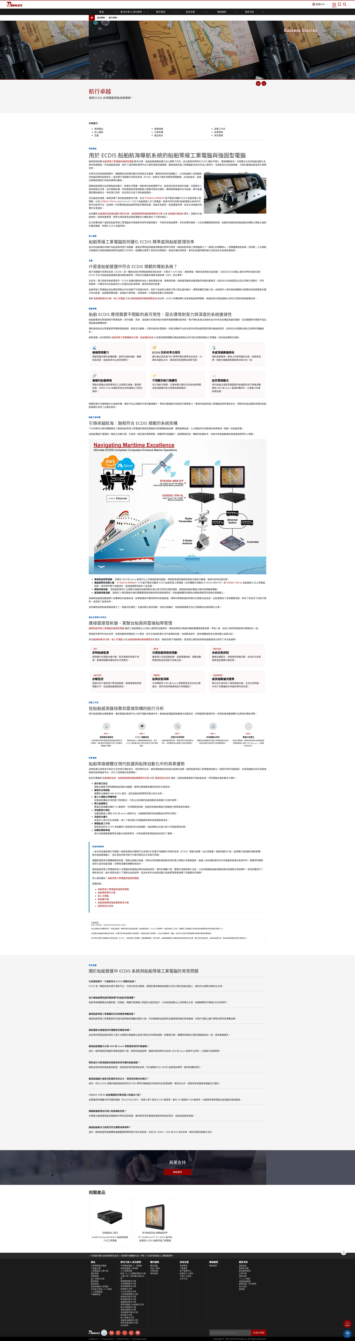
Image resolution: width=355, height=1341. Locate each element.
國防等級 (95, 1273)
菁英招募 (154, 1273)
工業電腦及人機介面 (99, 1271)
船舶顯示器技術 (176, 213)
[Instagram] (131, 1333)
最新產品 (243, 1265)
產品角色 (158, 135)
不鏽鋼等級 (96, 1294)
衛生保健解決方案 (128, 1307)
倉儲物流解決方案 (128, 1296)
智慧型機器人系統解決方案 (132, 1304)
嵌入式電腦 (119, 298)
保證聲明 (183, 1265)
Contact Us (94, 1339)
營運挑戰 (158, 128)
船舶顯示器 (103, 899)
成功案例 (101, 17)
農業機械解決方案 (128, 1281)
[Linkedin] (111, 1332)
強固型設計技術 (162, 777)
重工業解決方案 (127, 1317)
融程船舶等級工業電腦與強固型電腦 (106, 628)
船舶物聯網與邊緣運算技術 (143, 298)
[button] (347, 1324)
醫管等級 (95, 1281)
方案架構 (158, 132)
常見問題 (218, 135)
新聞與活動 (244, 1268)
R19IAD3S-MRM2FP (154, 198)
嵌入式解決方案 (97, 1278)
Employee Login (139, 1339)
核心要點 (98, 132)
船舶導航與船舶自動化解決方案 (113, 213)
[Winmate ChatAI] (347, 1333)
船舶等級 (95, 1284)
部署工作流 (219, 128)
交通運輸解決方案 (128, 1283)
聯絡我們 (177, 1172)
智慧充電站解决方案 (129, 1322)
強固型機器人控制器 (99, 1286)
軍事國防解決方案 (128, 1299)
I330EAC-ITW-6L (108, 201)
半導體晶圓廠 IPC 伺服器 (131, 1265)
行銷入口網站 (185, 1276)
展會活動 (243, 1276)
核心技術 (243, 1286)
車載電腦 (95, 1276)
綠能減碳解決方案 (128, 1309)
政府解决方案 (126, 1315)
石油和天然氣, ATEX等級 (101, 1289)
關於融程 (154, 1265)
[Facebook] (118, 1332)
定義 (96, 135)
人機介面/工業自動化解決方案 (132, 1277)
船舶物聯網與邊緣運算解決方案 (147, 213)
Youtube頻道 (244, 1278)
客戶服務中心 (185, 1271)
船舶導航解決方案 (102, 298)
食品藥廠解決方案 (128, 1286)
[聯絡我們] (258, 83)
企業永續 (154, 1271)
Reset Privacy (123, 1339)
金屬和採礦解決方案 (129, 1320)
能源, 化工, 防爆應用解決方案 (133, 1273)
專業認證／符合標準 (247, 1284)
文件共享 (183, 1278)
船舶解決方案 (126, 1289)
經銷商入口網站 (186, 1273)
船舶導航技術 (147, 337)
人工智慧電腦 (96, 1291)
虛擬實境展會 (245, 1281)
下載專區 (183, 1268)
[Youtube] (138, 1332)
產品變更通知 (245, 1271)
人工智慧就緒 (126, 1271)
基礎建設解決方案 (128, 1302)
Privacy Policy (108, 1339)
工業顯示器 (96, 1268)
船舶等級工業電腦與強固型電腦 (118, 161)
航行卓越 (113, 17)
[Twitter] (124, 1332)
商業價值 (218, 132)
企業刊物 (243, 1273)
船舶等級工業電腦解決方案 (124, 337)
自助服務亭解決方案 (129, 1312)
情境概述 (98, 128)
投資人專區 (155, 1268)
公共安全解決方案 (128, 1291)
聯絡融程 (221, 11)
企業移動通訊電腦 (98, 1265)
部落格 (242, 1289)
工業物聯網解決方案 (129, 1294)
